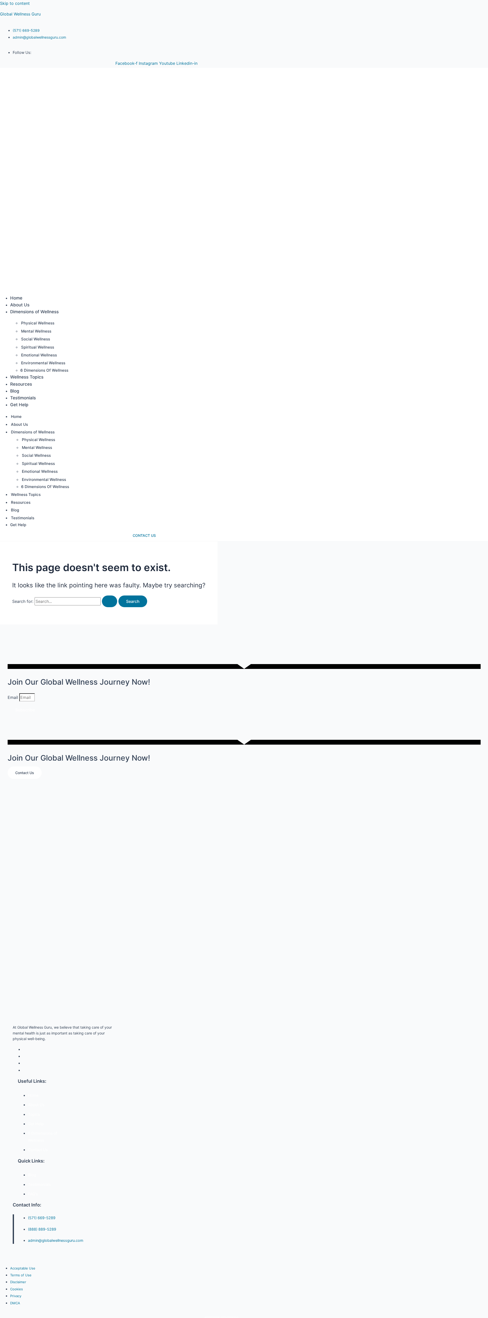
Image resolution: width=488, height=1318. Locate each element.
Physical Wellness (37, 323)
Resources (21, 384)
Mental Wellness (36, 331)
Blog (14, 391)
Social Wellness (35, 339)
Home (16, 298)
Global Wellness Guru (20, 14)
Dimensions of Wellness (34, 311)
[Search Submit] (109, 601)
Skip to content (15, 3)
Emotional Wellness (39, 355)
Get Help (19, 404)
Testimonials (23, 397)
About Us (19, 304)
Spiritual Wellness (37, 347)
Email (13, 697)
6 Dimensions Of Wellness (44, 370)
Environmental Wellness (43, 362)
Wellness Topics (26, 377)
